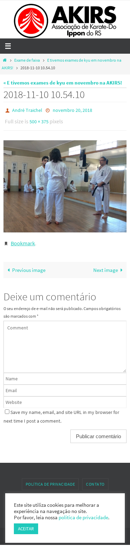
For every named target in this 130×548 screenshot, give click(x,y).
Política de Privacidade (50, 479)
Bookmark (23, 239)
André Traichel (27, 110)
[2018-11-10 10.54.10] (65, 183)
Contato (95, 479)
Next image (105, 265)
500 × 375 (39, 120)
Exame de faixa (27, 60)
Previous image (28, 265)
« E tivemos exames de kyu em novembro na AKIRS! (62, 82)
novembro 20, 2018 (72, 110)
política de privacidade (83, 517)
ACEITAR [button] (26, 529)
